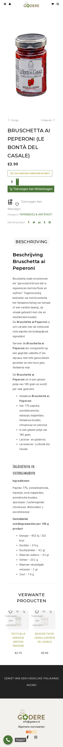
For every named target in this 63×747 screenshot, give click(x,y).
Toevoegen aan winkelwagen (32, 189)
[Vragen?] (8, 739)
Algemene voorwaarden (31, 726)
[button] (24, 612)
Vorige (14, 120)
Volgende (46, 120)
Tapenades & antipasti (35, 214)
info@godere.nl (31, 721)
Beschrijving (31, 241)
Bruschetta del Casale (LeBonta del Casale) (44, 637)
